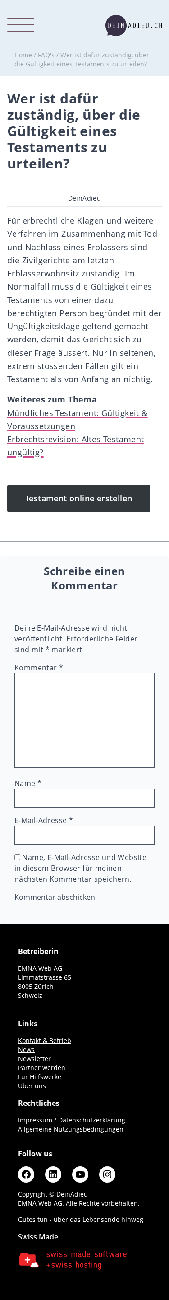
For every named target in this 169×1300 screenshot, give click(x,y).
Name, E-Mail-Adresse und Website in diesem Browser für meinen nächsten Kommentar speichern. (80, 868)
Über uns (32, 1085)
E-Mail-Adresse (43, 820)
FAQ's (46, 55)
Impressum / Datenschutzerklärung (71, 1120)
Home (23, 55)
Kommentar (38, 668)
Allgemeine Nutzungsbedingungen (70, 1129)
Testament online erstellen (78, 498)
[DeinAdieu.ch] (133, 25)
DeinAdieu (84, 198)
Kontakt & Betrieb (44, 1040)
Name (27, 783)
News (26, 1049)
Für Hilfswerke (39, 1076)
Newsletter (34, 1058)
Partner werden (41, 1067)
